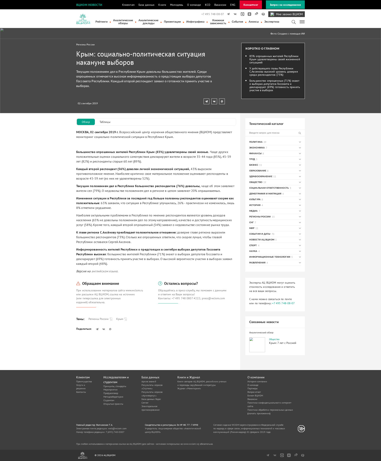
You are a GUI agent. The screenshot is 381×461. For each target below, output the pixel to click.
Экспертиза (271, 21)
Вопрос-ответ (254, 391)
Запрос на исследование (285, 5)
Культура (255, 199)
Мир (251, 228)
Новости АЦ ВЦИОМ (261, 240)
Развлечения (257, 263)
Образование (257, 171)
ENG (232, 5)
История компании (257, 381)
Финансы (255, 153)
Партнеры (252, 388)
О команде (194, 5)
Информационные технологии (269, 257)
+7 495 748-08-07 (212, 14)
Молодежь (176, 5)
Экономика (257, 148)
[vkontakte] (234, 14)
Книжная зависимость (218, 22)
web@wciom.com (117, 428)
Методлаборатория (113, 396)
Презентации (172, 21)
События (237, 21)
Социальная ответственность (269, 188)
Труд (252, 159)
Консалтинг (250, 5)
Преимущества (84, 381)
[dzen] (248, 14)
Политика (256, 142)
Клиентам (128, 5)
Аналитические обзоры (123, 22)
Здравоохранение (260, 176)
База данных (147, 5)
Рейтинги (101, 21)
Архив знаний (148, 381)
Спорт (253, 245)
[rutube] (255, 14)
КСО (207, 5)
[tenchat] (261, 14)
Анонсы (254, 21)
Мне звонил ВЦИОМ (289, 14)
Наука (253, 251)
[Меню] (302, 21)
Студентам (108, 400)
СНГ (251, 222)
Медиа (253, 211)
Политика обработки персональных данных (270, 409)
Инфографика (195, 21)
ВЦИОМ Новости (89, 4)
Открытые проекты (113, 403)
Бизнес (253, 165)
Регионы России (85, 44)
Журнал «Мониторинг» (189, 388)
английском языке (104, 271)
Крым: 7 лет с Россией (282, 343)
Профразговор (110, 393)
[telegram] (227, 14)
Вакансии (220, 5)
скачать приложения (259, 413)
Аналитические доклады (148, 22)
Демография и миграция (265, 194)
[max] (241, 14)
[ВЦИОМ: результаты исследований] (83, 19)
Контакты (81, 391)
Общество (255, 182)
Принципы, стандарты (114, 386)
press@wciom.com (213, 298)
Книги (162, 5)
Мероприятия (110, 389)
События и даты (259, 234)
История (255, 205)
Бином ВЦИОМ (255, 395)
